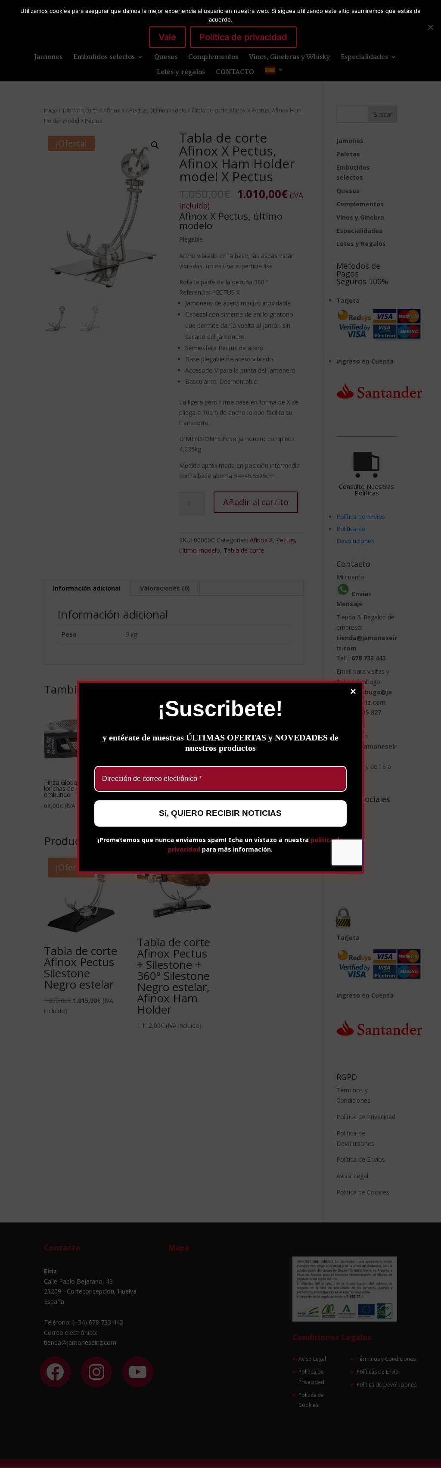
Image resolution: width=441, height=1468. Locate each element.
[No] (430, 27)
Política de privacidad (243, 37)
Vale (167, 37)
